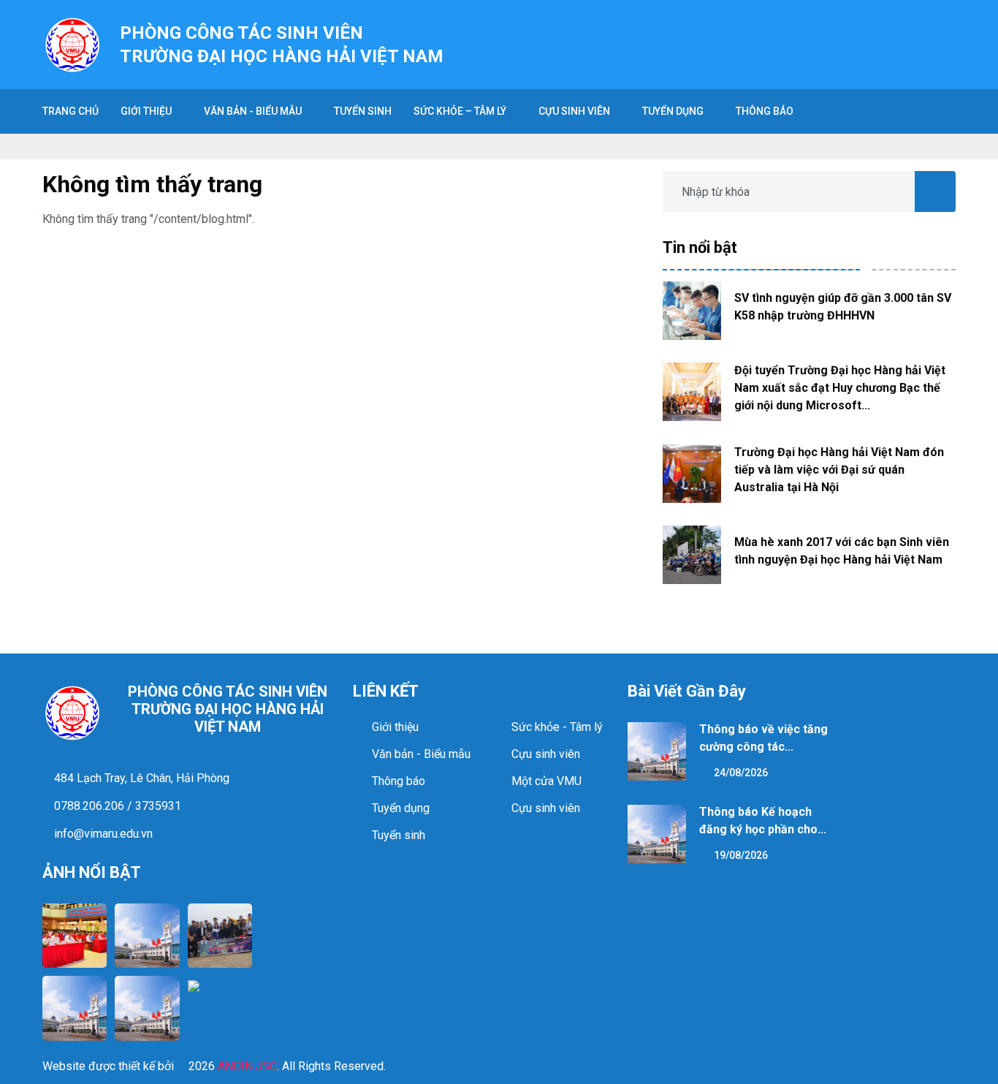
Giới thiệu (146, 111)
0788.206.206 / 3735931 (116, 806)
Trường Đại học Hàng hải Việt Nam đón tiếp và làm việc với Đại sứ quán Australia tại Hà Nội (839, 469)
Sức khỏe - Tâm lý (557, 727)
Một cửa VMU (546, 781)
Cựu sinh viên (574, 111)
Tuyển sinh (398, 835)
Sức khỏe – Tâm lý (460, 111)
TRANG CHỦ (70, 111)
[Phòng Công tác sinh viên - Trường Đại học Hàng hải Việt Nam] (72, 43)
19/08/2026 (740, 855)
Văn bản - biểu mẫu (253, 111)
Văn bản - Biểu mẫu (421, 754)
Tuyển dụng (401, 808)
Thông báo (764, 111)
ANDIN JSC (247, 1066)
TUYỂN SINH (363, 111)
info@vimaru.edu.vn (102, 834)
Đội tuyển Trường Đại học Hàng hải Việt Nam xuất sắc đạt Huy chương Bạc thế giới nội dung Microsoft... (839, 387)
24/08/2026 (740, 772)
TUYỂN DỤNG (673, 111)
